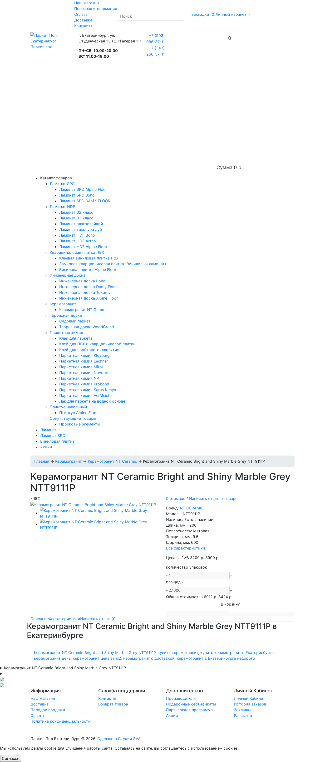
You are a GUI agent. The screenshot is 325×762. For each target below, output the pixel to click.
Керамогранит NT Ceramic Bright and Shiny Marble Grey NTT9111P (95, 652)
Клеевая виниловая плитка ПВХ (88, 258)
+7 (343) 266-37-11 (155, 51)
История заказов (250, 704)
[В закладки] (198, 613)
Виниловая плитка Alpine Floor (87, 269)
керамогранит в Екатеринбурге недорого (216, 658)
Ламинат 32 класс (76, 212)
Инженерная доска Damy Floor (88, 286)
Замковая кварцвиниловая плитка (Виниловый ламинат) (112, 263)
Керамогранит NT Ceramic (83, 309)
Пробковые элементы (79, 424)
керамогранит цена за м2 (97, 658)
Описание (39, 618)
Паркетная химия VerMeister (86, 395)
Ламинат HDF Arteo (77, 240)
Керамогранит (63, 303)
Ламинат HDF (62, 206)
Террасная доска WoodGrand (86, 326)
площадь (174, 582)
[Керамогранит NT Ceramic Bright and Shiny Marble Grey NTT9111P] (93, 504)
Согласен (10, 758)
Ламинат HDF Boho (77, 235)
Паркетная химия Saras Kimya (87, 389)
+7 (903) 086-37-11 (155, 38)
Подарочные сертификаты (191, 704)
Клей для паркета (76, 338)
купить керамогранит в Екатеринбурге (237, 652)
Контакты (83, 25)
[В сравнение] (262, 614)
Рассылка (243, 715)
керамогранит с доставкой (149, 658)
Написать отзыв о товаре (213, 498)
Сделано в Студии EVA (119, 738)
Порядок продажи (47, 709)
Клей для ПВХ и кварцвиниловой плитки (97, 344)
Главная (41, 461)
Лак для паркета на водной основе (92, 401)
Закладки (243, 709)
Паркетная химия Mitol (81, 366)
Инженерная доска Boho (82, 281)
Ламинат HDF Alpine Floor (83, 246)
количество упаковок (186, 567)
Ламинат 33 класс (76, 218)
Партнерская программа (189, 709)
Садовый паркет (75, 321)
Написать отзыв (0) (98, 618)
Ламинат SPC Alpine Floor (83, 189)
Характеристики (64, 618)
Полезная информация (95, 8)
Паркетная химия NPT (80, 378)
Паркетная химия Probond (84, 384)
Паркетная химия (66, 332)
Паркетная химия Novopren (85, 372)
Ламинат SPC (62, 183)
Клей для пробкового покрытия (89, 349)
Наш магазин (86, 2)
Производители (181, 698)
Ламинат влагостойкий (81, 223)
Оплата (81, 14)
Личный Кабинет (249, 698)
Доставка (83, 20)
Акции (46, 447)
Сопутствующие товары (73, 418)
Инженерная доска (67, 275)
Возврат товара (113, 704)
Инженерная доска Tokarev (85, 292)
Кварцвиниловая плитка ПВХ (77, 252)
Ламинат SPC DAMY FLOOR (84, 200)
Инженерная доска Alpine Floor (88, 298)
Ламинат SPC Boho (77, 195)
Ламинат (48, 429)
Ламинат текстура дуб (80, 229)
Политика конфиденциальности (60, 721)
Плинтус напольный (68, 406)
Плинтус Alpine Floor (78, 412)
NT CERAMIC (192, 508)
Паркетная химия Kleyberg (84, 355)
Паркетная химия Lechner (83, 361)
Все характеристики (185, 548)
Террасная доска (66, 315)
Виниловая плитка (57, 441)
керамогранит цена (52, 658)
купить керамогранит (178, 652)
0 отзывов (175, 498)
